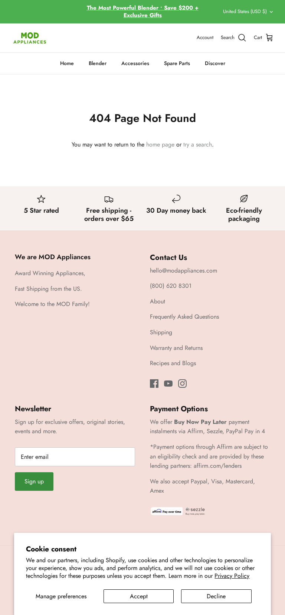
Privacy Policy (231, 575)
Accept (139, 596)
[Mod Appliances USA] (29, 38)
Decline (216, 596)
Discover (215, 63)
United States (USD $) (245, 11)
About (157, 301)
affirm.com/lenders (218, 465)
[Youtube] (168, 383)
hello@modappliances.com (183, 270)
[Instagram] (182, 383)
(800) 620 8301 (170, 285)
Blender (98, 63)
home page (160, 144)
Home (67, 63)
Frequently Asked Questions (184, 316)
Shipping (161, 332)
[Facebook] (154, 383)
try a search (197, 144)
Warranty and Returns (176, 348)
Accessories (135, 63)
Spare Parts (177, 63)
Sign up (34, 481)
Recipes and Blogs (173, 363)
